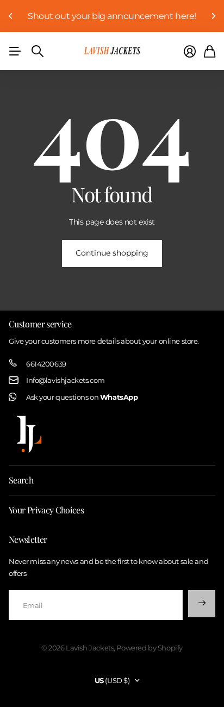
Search (21, 480)
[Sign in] (190, 51)
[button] (11, 16)
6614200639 (46, 363)
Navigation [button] (15, 51)
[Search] (37, 51)
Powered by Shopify (149, 647)
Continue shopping (112, 253)
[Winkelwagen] (209, 51)
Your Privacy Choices (46, 510)
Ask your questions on (82, 397)
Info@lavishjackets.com (65, 380)
